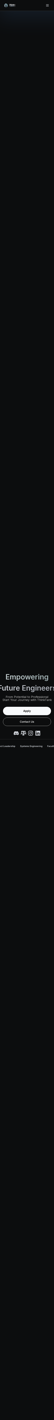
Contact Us (27, 721)
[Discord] (16, 733)
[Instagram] (30, 733)
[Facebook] (23, 733)
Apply (27, 710)
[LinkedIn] (37, 733)
